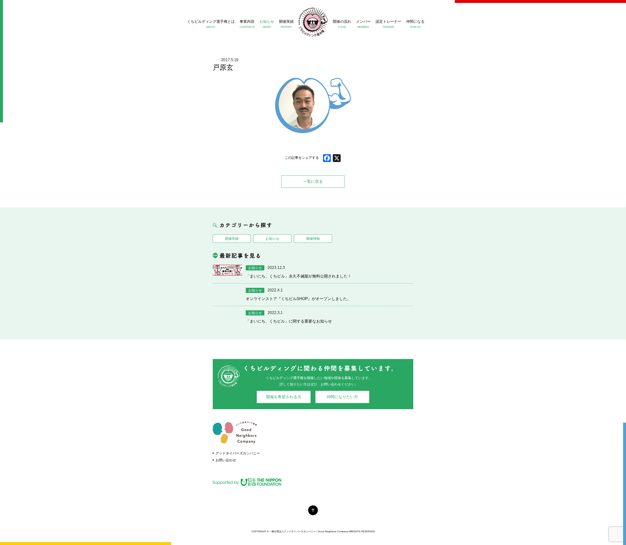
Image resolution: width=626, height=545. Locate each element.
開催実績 (286, 23)
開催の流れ (342, 23)
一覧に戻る (313, 181)
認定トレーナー (388, 23)
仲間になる (415, 23)
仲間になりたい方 (342, 397)
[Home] (313, 22)
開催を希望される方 (283, 397)
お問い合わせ (225, 460)
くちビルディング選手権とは (211, 23)
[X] (337, 158)
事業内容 (247, 23)
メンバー (363, 23)
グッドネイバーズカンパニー (237, 453)
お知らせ (266, 23)
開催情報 (313, 239)
